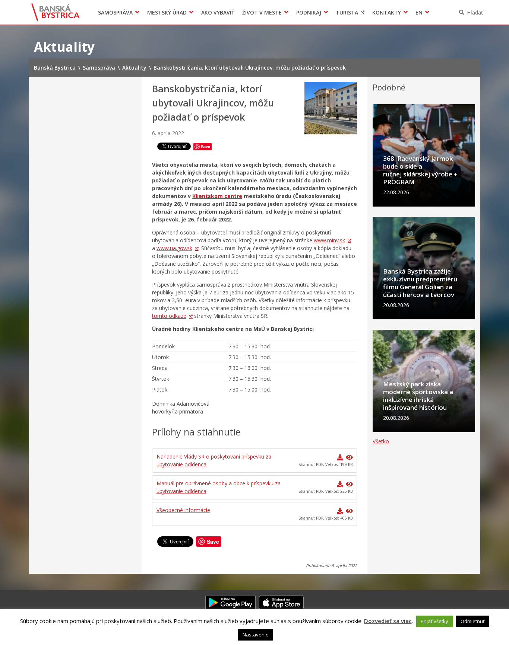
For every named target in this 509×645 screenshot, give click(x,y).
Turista (347, 12)
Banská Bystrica (55, 12)
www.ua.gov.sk (174, 248)
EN (419, 12)
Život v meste (262, 12)
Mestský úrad (167, 12)
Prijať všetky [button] (434, 621)
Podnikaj (308, 12)
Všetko (381, 441)
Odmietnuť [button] (473, 621)
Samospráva (115, 12)
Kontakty (386, 12)
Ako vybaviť (217, 12)
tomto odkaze (169, 315)
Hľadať (475, 12)
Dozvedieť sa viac (388, 621)
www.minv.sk (329, 240)
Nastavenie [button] (256, 634)
